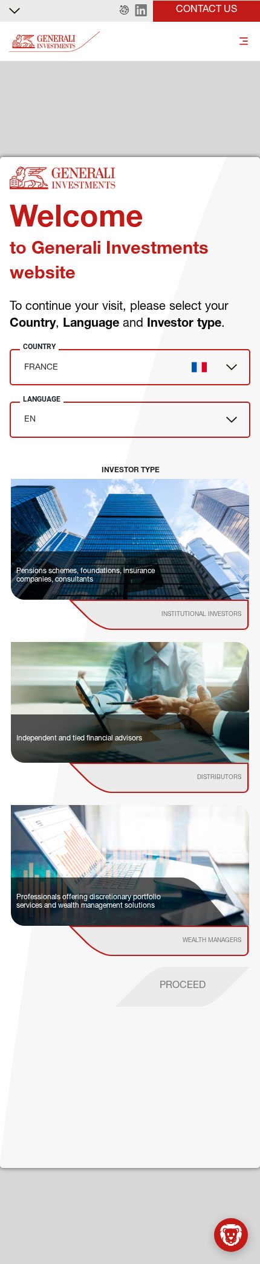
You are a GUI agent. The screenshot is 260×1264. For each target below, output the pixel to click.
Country (39, 346)
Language (41, 399)
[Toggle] (243, 42)
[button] (124, 11)
